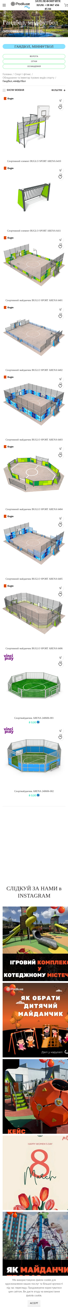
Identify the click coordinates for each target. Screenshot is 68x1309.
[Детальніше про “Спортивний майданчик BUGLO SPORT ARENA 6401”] (61, 240)
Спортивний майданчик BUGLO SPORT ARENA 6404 (34, 509)
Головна (7, 74)
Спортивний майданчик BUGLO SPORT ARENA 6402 (34, 370)
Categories (10, 31)
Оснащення (34, 66)
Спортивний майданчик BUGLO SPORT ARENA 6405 (34, 579)
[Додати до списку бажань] (61, 107)
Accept (34, 1303)
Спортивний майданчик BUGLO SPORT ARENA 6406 (34, 648)
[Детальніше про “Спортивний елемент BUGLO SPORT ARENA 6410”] (61, 101)
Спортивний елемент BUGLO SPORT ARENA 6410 (34, 161)
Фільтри (56, 90)
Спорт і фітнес (23, 74)
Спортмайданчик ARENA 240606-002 (34, 791)
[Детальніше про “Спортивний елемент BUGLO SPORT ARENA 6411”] (61, 170)
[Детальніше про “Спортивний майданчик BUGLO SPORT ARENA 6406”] (61, 588)
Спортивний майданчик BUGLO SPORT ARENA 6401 (34, 300)
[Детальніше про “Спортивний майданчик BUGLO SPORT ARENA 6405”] (61, 518)
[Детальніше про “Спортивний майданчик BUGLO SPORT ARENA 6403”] (61, 379)
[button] (61, 657)
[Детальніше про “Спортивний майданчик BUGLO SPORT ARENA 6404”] (61, 449)
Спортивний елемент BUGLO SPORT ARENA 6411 (34, 230)
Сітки (34, 61)
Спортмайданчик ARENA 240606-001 (34, 718)
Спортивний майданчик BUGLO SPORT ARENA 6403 (34, 439)
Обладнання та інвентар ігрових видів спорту (28, 78)
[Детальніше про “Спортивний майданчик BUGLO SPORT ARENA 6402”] (61, 309)
